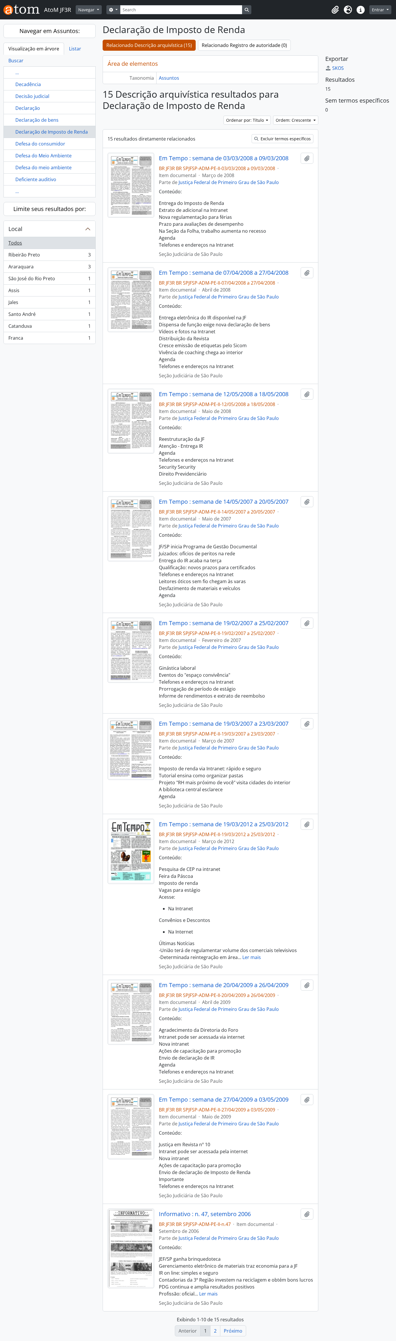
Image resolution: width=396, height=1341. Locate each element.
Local (15, 229)
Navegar (87, 9)
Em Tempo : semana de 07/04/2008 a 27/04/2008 (223, 272)
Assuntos (169, 78)
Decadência (28, 84)
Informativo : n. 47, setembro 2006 (205, 1214)
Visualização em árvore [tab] (33, 49)
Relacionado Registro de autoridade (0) (244, 45)
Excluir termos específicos (285, 138)
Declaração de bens (37, 120)
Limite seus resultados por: (49, 209)
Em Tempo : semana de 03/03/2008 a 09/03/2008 (223, 158)
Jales (49, 303)
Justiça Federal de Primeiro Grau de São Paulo (229, 182)
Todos (15, 243)
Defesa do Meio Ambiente (43, 155)
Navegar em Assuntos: (49, 31)
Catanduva (49, 327)
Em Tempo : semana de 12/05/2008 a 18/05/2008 (223, 394)
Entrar (378, 9)
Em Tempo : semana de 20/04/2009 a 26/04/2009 (223, 985)
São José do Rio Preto (49, 280)
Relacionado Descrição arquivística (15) (149, 45)
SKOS (338, 68)
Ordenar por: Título (245, 120)
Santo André (49, 315)
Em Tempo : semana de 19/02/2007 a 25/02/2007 (223, 623)
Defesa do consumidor (40, 144)
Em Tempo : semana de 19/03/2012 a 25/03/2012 (223, 824)
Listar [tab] (75, 49)
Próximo (233, 1331)
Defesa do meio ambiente (43, 167)
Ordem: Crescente (294, 120)
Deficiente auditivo (35, 179)
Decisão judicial (32, 96)
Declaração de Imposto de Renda (51, 132)
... (17, 72)
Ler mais (251, 957)
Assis (49, 291)
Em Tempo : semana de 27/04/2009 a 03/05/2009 (223, 1099)
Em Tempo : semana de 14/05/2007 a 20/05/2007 (223, 501)
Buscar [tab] (15, 60)
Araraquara (49, 268)
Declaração (27, 108)
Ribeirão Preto (49, 256)
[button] (335, 9)
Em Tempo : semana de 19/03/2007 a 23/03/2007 (223, 723)
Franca (49, 339)
